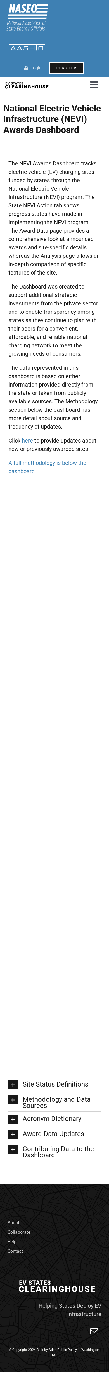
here (27, 440)
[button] (54, 1084)
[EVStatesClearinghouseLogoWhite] (58, 1280)
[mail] (94, 1331)
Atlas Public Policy (63, 1350)
